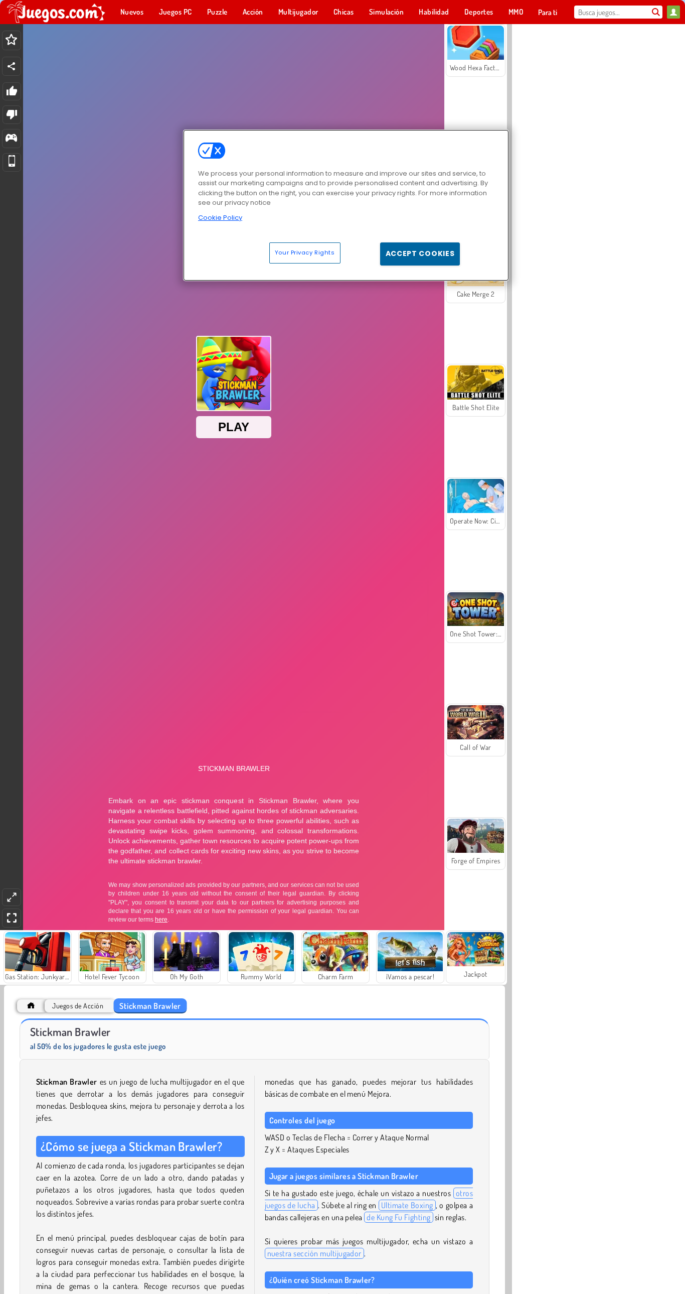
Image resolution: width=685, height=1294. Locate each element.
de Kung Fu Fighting (398, 1217)
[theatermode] (11, 897)
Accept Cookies (420, 253)
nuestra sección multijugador (314, 1253)
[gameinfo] (11, 139)
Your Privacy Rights (305, 252)
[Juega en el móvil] (12, 162)
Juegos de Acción (77, 1005)
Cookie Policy (220, 217)
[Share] (11, 66)
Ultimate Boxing (407, 1205)
